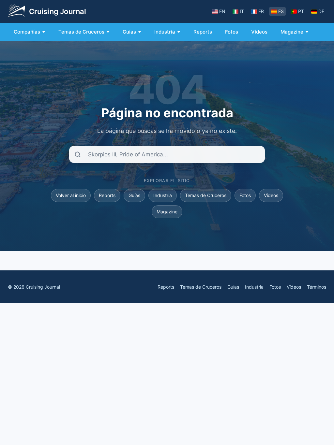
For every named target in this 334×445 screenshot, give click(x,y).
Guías (129, 32)
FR (261, 11)
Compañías (27, 32)
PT (301, 11)
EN (222, 11)
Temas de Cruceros (81, 32)
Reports (202, 32)
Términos (316, 287)
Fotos (231, 32)
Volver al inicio (71, 195)
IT (242, 11)
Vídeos (259, 32)
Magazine (292, 32)
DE (321, 11)
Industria (164, 32)
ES (281, 11)
